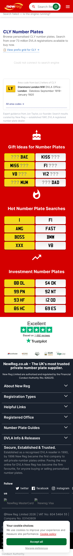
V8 (19, 174)
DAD (50, 182)
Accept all (36, 541)
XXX (19, 245)
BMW (50, 237)
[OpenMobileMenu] (67, 6)
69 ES (50, 308)
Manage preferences (36, 548)
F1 (50, 165)
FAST (51, 228)
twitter (24, 488)
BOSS (19, 237)
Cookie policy (48, 533)
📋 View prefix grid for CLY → (21, 49)
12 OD (50, 300)
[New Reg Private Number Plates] (14, 7)
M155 (19, 165)
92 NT (50, 291)
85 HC (19, 308)
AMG (19, 228)
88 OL (19, 283)
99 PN (19, 291)
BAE (19, 157)
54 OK (50, 283)
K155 (50, 157)
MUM (19, 182)
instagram (63, 488)
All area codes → (15, 103)
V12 (51, 174)
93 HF (19, 300)
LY (10, 89)
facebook (43, 488)
